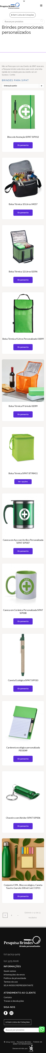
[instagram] (11, 1013)
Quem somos (10, 971)
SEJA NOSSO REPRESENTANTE (18, 985)
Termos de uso (11, 982)
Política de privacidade (15, 978)
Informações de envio (14, 975)
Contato (8, 997)
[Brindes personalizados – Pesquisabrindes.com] (10, 5)
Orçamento (23, 145)
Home (7, 49)
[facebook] (6, 1013)
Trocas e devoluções (14, 1001)
